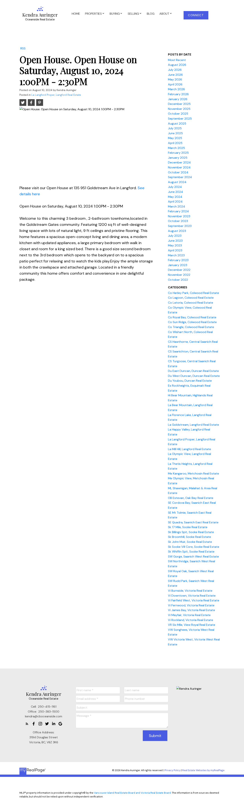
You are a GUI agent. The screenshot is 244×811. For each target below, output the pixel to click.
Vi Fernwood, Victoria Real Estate (191, 605)
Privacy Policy (173, 770)
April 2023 (175, 250)
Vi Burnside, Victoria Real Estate (190, 591)
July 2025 (175, 128)
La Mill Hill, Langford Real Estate (189, 449)
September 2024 (180, 177)
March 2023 (176, 255)
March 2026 (176, 89)
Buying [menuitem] (115, 14)
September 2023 (180, 226)
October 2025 (178, 114)
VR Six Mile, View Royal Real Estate (191, 625)
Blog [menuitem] (150, 14)
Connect (196, 15)
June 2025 (175, 133)
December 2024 (179, 162)
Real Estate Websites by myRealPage (203, 770)
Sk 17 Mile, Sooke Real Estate (187, 527)
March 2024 (176, 206)
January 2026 (177, 99)
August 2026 (177, 65)
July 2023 (174, 236)
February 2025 (178, 153)
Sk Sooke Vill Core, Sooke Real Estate (193, 547)
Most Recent (177, 60)
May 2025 (175, 138)
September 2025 (180, 119)
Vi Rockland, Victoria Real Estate (190, 620)
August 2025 (177, 123)
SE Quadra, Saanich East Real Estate (193, 522)
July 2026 (175, 70)
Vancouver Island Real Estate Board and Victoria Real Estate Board (132, 792)
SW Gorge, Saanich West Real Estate (193, 556)
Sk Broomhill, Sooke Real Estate (189, 537)
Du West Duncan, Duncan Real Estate (194, 376)
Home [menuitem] (76, 14)
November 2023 (179, 216)
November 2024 (179, 167)
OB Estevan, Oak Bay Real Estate (190, 498)
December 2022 (179, 270)
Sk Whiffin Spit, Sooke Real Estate (191, 552)
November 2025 (179, 109)
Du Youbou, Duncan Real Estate (190, 381)
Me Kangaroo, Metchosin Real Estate (193, 473)
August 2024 (177, 182)
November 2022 (179, 275)
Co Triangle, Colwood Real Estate (191, 327)
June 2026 (175, 75)
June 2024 (175, 192)
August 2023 (177, 231)
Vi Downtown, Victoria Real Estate (192, 596)
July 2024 (175, 187)
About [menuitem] (164, 14)
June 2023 (175, 241)
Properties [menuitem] (93, 14)
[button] (196, 15)
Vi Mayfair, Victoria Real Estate (189, 615)
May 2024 (175, 197)
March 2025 (176, 148)
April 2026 (175, 84)
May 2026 (175, 79)
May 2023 (175, 245)
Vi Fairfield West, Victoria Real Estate (193, 600)
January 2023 (177, 265)
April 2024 (175, 202)
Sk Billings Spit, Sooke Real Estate (191, 532)
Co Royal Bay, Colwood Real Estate (192, 317)
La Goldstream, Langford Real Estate (193, 425)
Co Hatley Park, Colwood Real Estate (193, 293)
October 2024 (178, 172)
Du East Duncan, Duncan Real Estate (193, 371)
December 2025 (179, 104)
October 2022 (178, 280)
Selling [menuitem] (133, 14)
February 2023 (178, 260)
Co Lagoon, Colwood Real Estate (191, 298)
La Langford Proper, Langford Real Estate (56, 95)
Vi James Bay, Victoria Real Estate (191, 610)
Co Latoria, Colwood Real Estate (190, 303)
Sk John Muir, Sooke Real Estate (190, 542)
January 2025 (177, 158)
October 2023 (178, 221)
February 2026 (178, 94)
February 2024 (178, 211)
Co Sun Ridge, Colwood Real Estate (192, 322)
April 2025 (175, 143)
